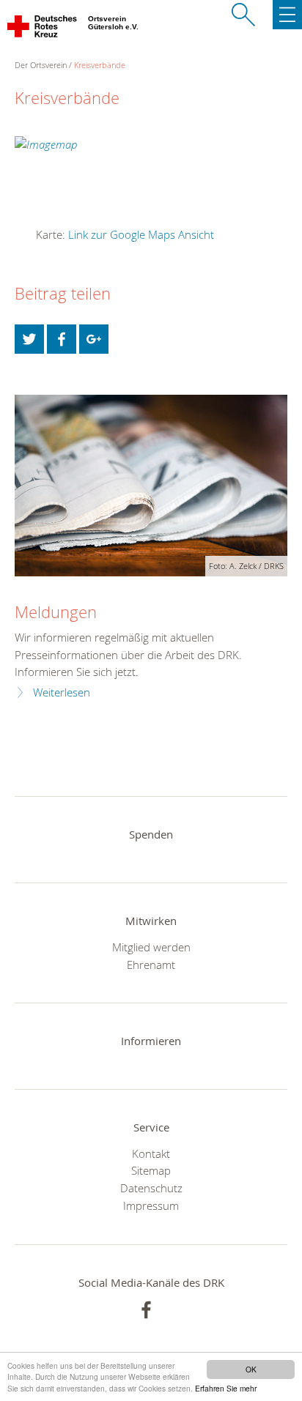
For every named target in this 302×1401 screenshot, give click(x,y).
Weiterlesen (61, 692)
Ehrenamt (151, 964)
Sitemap (151, 1170)
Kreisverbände (99, 64)
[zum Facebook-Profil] (146, 1310)
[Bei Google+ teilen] (93, 339)
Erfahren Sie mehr (226, 1388)
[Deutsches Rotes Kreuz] (43, 29)
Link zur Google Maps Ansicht (141, 234)
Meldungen (56, 612)
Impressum (151, 1205)
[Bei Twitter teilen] (29, 339)
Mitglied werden (151, 947)
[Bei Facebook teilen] (61, 339)
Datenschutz (151, 1188)
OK (251, 1369)
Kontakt (151, 1153)
